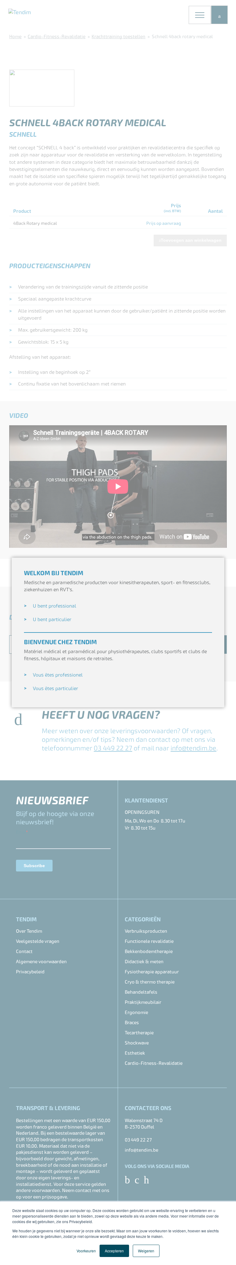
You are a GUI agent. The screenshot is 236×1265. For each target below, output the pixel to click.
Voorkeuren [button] (86, 1250)
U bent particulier (52, 619)
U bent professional (54, 606)
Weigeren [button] (146, 1250)
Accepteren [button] (114, 1250)
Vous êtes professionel (58, 675)
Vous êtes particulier (55, 688)
